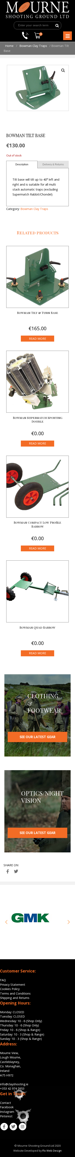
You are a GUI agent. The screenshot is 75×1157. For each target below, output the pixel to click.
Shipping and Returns (14, 998)
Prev (6, 922)
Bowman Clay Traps (33, 46)
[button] (63, 70)
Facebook (7, 1107)
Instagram (7, 1112)
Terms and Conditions (15, 993)
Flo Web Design (52, 1150)
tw (10, 1125)
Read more (37, 339)
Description (21, 164)
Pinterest (6, 1116)
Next (68, 922)
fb (1, 1125)
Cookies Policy (10, 989)
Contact (5, 1103)
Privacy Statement (12, 985)
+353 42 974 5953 (12, 1088)
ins (20, 1125)
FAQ (3, 980)
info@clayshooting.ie (14, 1084)
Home (9, 46)
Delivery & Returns (53, 164)
